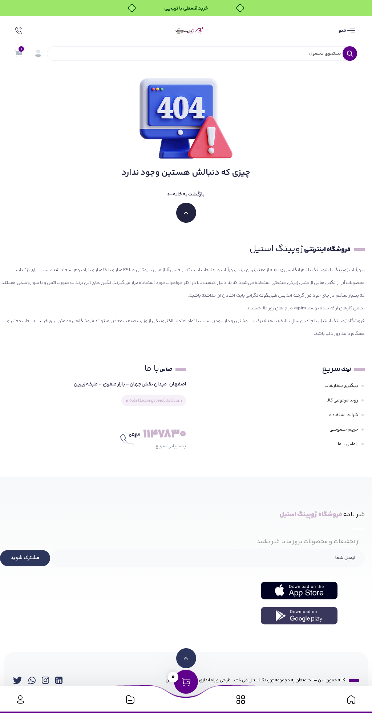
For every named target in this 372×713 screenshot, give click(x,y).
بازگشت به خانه (188, 194)
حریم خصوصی (343, 429)
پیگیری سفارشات (341, 385)
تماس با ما (348, 444)
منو (343, 31)
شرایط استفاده (343, 415)
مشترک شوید (25, 558)
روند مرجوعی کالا (342, 400)
